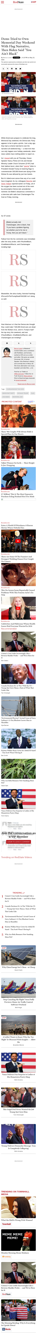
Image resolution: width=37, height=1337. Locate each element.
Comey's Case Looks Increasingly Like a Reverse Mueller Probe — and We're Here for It (17, 655)
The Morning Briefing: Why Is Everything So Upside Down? (18, 1324)
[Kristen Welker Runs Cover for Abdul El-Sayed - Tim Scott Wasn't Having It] (18, 738)
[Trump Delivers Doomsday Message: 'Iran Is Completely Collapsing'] (18, 1134)
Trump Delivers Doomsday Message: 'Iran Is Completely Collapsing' (18, 1147)
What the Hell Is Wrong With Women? (17, 1220)
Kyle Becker (5, 725)
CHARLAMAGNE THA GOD (15, 389)
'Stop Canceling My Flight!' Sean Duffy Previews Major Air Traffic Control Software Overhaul (18, 1002)
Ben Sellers (4, 660)
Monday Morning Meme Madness (15, 1252)
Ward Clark (4, 785)
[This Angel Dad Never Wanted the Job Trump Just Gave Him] (18, 1097)
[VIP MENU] (33, 2)
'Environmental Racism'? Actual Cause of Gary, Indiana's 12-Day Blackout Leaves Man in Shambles (18, 720)
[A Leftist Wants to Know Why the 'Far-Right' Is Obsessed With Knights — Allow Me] (18, 1025)
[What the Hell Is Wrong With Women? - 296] (18, 1207)
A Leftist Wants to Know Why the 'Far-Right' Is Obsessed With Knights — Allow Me (18, 1039)
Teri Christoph (5, 693)
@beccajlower (28, 376)
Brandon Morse (18, 1045)
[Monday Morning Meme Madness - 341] (18, 1240)
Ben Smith (4, 755)
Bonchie (29, 181)
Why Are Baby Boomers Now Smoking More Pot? (17, 781)
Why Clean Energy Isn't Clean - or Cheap (18, 967)
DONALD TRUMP (22, 393)
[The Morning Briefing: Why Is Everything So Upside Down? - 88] (18, 1310)
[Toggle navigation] (2, 2)
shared (7, 158)
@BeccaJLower (19, 374)
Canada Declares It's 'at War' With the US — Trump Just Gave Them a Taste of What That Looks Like (17, 687)
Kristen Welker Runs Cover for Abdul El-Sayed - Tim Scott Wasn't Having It (18, 751)
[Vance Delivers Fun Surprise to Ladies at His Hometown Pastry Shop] (18, 799)
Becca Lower (7, 57)
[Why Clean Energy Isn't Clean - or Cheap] (18, 955)
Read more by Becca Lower (26, 384)
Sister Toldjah (6, 184)
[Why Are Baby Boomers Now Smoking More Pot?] (18, 769)
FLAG (32, 393)
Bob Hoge (18, 1007)
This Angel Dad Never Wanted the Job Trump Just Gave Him (18, 1110)
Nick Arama (5, 816)
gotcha (26, 166)
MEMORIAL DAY (17, 397)
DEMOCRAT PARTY (8, 393)
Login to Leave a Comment (18, 842)
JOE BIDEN (6, 397)
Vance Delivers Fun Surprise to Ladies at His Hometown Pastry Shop (17, 812)
